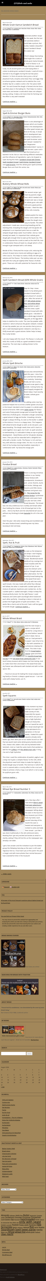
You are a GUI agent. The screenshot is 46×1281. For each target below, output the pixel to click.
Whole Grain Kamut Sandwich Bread (21, 24)
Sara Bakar (5, 1130)
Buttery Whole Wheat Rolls (16, 183)
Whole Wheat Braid (12, 618)
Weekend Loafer (7, 1174)
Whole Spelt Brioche (13, 363)
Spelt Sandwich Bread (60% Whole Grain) (23, 279)
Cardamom (9, 1217)
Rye (30, 792)
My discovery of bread (9, 1159)
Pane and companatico (9, 1164)
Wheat (4, 188)
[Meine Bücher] (13, 1037)
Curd (3, 1219)
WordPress (21, 1275)
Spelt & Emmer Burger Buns (16, 113)
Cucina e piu (6, 1102)
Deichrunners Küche (8, 1105)
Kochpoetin (6, 1123)
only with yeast (26, 187)
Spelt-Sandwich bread (11, 162)
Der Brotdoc (6, 1107)
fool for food (6, 1112)
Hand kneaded (27, 1219)
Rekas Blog (5, 1169)
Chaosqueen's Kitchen (9, 1154)
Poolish (32, 187)
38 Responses (10, 700)
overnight (9, 1225)
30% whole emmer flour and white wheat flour (32, 303)
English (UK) (15, 887)
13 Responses (12, 469)
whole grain (8, 29)
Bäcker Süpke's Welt (8, 1149)
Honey (37, 1219)
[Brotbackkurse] (13, 967)
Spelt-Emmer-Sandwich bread (30, 162)
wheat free (5, 117)
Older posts (6, 874)
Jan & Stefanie (10, 1277)
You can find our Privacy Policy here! (12, 916)
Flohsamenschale (31, 116)
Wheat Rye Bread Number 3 (16, 789)
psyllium (28, 699)
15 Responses (15, 29)
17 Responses (34, 622)
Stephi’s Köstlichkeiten (9, 1135)
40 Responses (19, 547)
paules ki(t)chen (7, 1166)
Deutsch (6, 887)
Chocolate (18, 1217)
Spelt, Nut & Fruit (11, 542)
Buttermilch (33, 1215)
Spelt (41, 116)
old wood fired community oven (24, 659)
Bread (8, 28)
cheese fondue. (18, 468)
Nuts (26, 546)
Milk (21, 187)
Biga (15, 622)
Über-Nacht (7, 1234)
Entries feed (6, 1250)
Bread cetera (6, 1151)
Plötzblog (5, 1128)
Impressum (3, 1269)
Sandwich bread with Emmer (29, 160)
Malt (36, 28)
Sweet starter (30, 366)
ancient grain (17, 28)
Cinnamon (36, 1217)
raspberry (20, 1227)
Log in (4, 1247)
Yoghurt (5, 700)
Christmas (25, 468)
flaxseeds (17, 1219)
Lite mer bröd (6, 1156)
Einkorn (23, 546)
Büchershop (35, 1040)
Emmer (25, 116)
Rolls (8, 116)
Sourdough (8, 1229)
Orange (21, 366)
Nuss (11, 1222)
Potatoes (32, 1225)
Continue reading (10, 102)
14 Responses (12, 368)
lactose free (6, 1222)
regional (26, 1227)
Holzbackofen (17, 792)
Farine (4, 1110)
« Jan (2, 1087)
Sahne (22, 622)
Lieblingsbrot (25, 792)
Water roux (38, 187)
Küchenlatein (6, 1125)
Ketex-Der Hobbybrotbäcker (11, 1120)
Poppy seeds (23, 1225)
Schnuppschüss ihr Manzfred (11, 1133)
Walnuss (40, 546)
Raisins (15, 1227)
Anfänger (12, 1215)
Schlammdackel (7, 1171)
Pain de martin (6, 1161)
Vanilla (39, 1229)
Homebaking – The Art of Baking (12, 1118)
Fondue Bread (9, 464)
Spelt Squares (9, 695)
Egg (18, 187)
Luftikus (14, 750)
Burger (21, 116)
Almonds (5, 1215)
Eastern (7, 1219)
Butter (28, 28)
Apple (18, 1215)
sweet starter (29, 410)
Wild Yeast (5, 1176)
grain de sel (5, 1115)
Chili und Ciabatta (7, 1100)
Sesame (41, 1227)
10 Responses (19, 117)
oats (17, 1222)
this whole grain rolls (28, 750)
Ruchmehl (35, 468)
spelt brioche (10, 165)
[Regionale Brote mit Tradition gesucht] (20, 994)
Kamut (32, 28)
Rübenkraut (31, 546)
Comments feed (7, 1252)
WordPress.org (7, 1255)
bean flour (24, 28)
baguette (27, 513)
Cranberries (17, 546)
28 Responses (16, 188)
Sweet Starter (20, 283)
